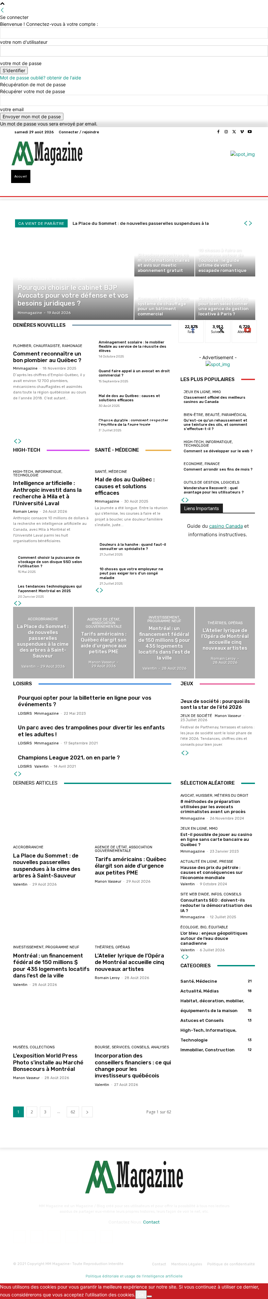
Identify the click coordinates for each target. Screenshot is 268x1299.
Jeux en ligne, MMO (202, 392)
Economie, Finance (202, 464)
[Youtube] (250, 132)
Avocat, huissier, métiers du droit (52, 279)
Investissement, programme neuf (164, 619)
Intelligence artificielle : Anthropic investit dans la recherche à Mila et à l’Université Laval (47, 493)
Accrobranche (43, 619)
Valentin (41, 766)
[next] (250, 223)
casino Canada (226, 526)
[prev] (245, 223)
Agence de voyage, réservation (38, 414)
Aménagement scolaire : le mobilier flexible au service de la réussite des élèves (132, 346)
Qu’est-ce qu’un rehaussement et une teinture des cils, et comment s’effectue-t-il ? (215, 424)
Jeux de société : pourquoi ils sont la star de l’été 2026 (215, 704)
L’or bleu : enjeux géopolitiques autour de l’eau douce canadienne (213, 938)
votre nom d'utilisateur (23, 42)
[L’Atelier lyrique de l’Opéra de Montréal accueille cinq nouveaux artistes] (225, 642)
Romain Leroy (25, 511)
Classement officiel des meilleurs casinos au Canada (214, 399)
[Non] (149, 1296)
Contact (151, 1222)
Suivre (218, 325)
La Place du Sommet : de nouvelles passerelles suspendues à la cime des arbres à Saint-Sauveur (46, 865)
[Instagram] (226, 132)
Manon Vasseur (228, 716)
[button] (247, 182)
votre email (12, 109)
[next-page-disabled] (20, 774)
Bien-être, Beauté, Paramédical (215, 415)
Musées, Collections (34, 1047)
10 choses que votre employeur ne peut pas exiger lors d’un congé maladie (131, 573)
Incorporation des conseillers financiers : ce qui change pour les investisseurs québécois (133, 1065)
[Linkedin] (54, 1236)
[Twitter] (234, 132)
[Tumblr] (89, 1236)
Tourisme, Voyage (144, 407)
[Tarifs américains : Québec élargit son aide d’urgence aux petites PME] (104, 642)
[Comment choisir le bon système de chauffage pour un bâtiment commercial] (164, 298)
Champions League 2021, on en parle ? (69, 757)
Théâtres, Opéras (225, 623)
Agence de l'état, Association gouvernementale (104, 623)
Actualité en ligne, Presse (206, 861)
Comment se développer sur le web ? (218, 451)
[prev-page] (15, 441)
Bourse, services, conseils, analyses (132, 1047)
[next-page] (20, 441)
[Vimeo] (242, 132)
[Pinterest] (71, 1236)
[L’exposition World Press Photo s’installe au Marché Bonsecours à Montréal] (51, 1017)
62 (73, 1112)
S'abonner (244, 325)
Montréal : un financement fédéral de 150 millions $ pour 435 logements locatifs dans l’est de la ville (51, 965)
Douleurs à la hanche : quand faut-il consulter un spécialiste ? (133, 546)
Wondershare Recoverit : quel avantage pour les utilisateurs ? (214, 490)
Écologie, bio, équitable (204, 927)
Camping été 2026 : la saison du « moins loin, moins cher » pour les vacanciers (92, 424)
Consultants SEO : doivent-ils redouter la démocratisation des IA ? (216, 905)
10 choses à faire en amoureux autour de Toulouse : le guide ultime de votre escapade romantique (145, 421)
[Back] (2, 10)
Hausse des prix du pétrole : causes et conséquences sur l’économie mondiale (211, 872)
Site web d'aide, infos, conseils (210, 894)
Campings (91, 411)
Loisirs (25, 713)
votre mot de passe (21, 63)
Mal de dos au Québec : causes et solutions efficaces (129, 398)
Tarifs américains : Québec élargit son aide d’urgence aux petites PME (130, 866)
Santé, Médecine (111, 472)
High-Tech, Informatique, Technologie (37, 473)
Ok (141, 1294)
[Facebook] (218, 132)
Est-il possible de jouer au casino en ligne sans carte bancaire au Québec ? (216, 839)
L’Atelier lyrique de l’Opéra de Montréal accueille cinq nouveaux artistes (129, 962)
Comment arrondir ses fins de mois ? (218, 469)
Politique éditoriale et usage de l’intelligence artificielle (134, 1276)
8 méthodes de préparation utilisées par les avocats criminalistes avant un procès (212, 806)
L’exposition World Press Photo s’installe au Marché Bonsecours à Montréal (48, 1062)
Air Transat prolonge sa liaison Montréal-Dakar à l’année (39, 426)
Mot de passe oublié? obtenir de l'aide (40, 77)
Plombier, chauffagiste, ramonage (47, 346)
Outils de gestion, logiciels (211, 482)
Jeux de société (196, 716)
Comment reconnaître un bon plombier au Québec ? (47, 356)
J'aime (191, 325)
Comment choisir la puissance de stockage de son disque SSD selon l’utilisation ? (50, 562)
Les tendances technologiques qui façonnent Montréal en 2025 (50, 588)
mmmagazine (25, 368)
